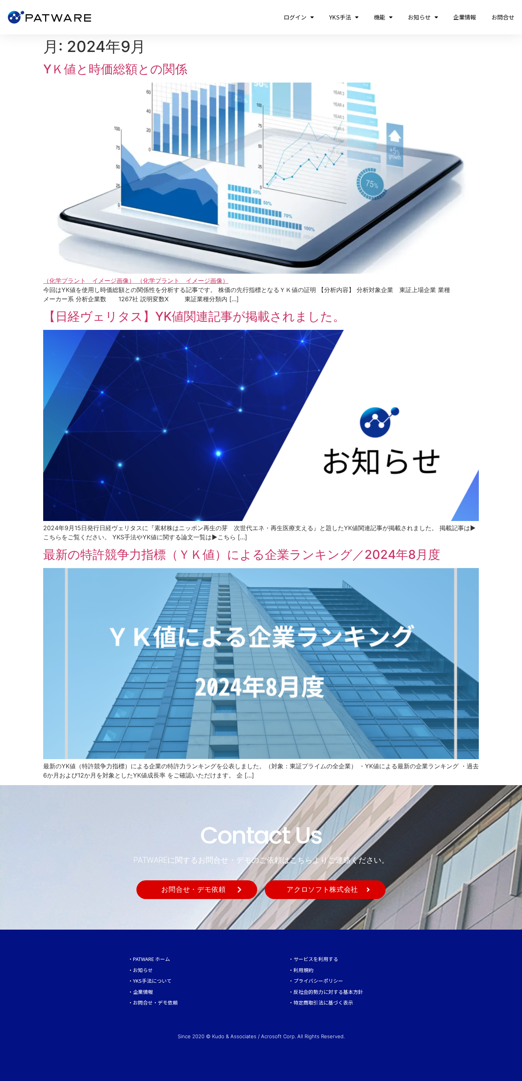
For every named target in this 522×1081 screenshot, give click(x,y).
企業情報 (464, 17)
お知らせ (419, 17)
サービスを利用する (315, 959)
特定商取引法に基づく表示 (323, 1002)
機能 (379, 17)
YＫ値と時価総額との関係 (115, 69)
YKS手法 (340, 17)
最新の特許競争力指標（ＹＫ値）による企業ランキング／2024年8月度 (241, 554)
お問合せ (502, 17)
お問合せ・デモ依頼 (155, 1002)
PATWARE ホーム (151, 959)
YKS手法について (152, 980)
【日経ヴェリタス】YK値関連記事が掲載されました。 (194, 316)
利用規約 (303, 970)
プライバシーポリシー (318, 980)
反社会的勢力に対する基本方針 (328, 991)
